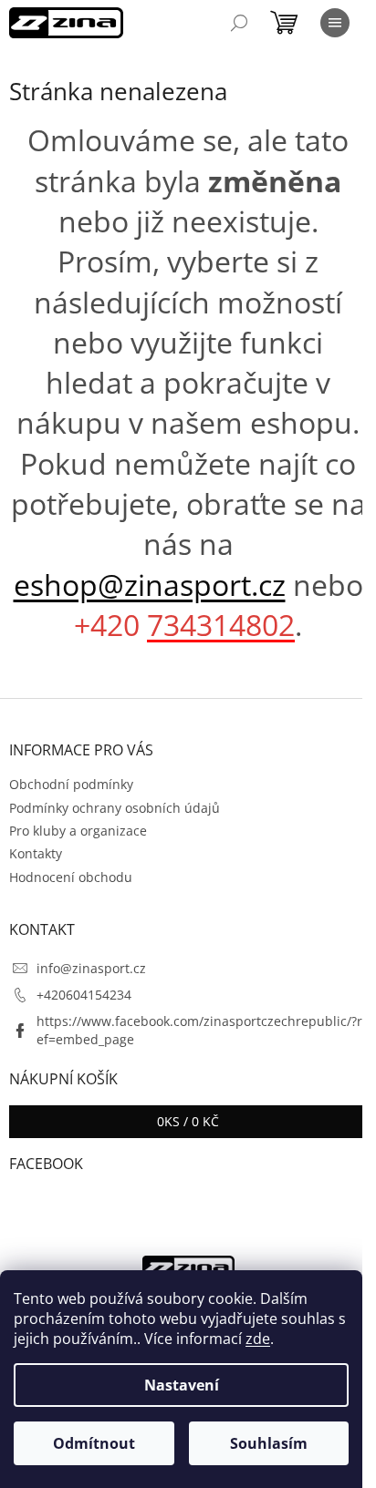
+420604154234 (84, 994)
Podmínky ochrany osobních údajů (114, 807)
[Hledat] (239, 23)
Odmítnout (94, 1443)
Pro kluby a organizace (78, 830)
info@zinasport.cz (91, 968)
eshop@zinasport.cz (150, 584)
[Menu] (335, 23)
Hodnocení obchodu (70, 877)
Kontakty (35, 853)
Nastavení (181, 1385)
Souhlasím (269, 1443)
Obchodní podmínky (71, 784)
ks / (188, 1121)
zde (257, 1339)
